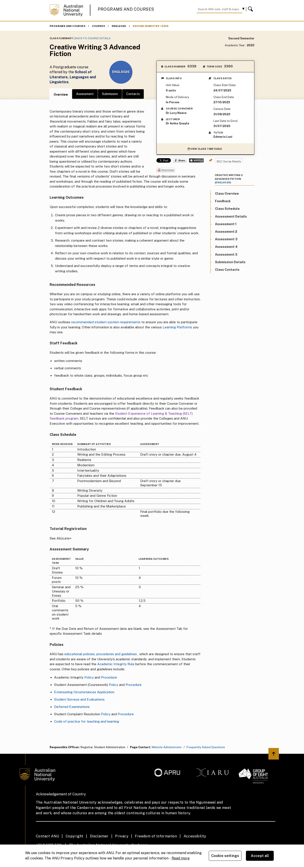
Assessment (85, 94)
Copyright (74, 836)
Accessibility (195, 836)
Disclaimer (99, 836)
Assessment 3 (226, 239)
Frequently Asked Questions (205, 747)
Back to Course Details (92, 38)
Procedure (109, 677)
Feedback (223, 201)
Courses (98, 26)
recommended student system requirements (105, 322)
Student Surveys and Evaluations (79, 699)
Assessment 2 (226, 231)
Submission (110, 94)
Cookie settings (225, 856)
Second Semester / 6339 (150, 26)
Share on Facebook (180, 160)
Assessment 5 (226, 254)
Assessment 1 (226, 224)
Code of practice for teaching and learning (86, 721)
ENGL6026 (119, 26)
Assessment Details (231, 216)
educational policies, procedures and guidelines (100, 654)
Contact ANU (47, 836)
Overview (61, 94)
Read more (181, 858)
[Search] (251, 9)
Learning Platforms (177, 327)
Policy (89, 677)
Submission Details (230, 262)
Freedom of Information (156, 836)
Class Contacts (227, 269)
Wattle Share (196, 160)
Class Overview (227, 193)
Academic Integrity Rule (115, 664)
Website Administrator (167, 747)
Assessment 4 (226, 247)
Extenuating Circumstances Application (84, 692)
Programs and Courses (126, 9)
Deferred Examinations (72, 707)
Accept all (260, 856)
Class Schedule (227, 208)
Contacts (133, 94)
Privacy (121, 836)
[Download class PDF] (165, 170)
